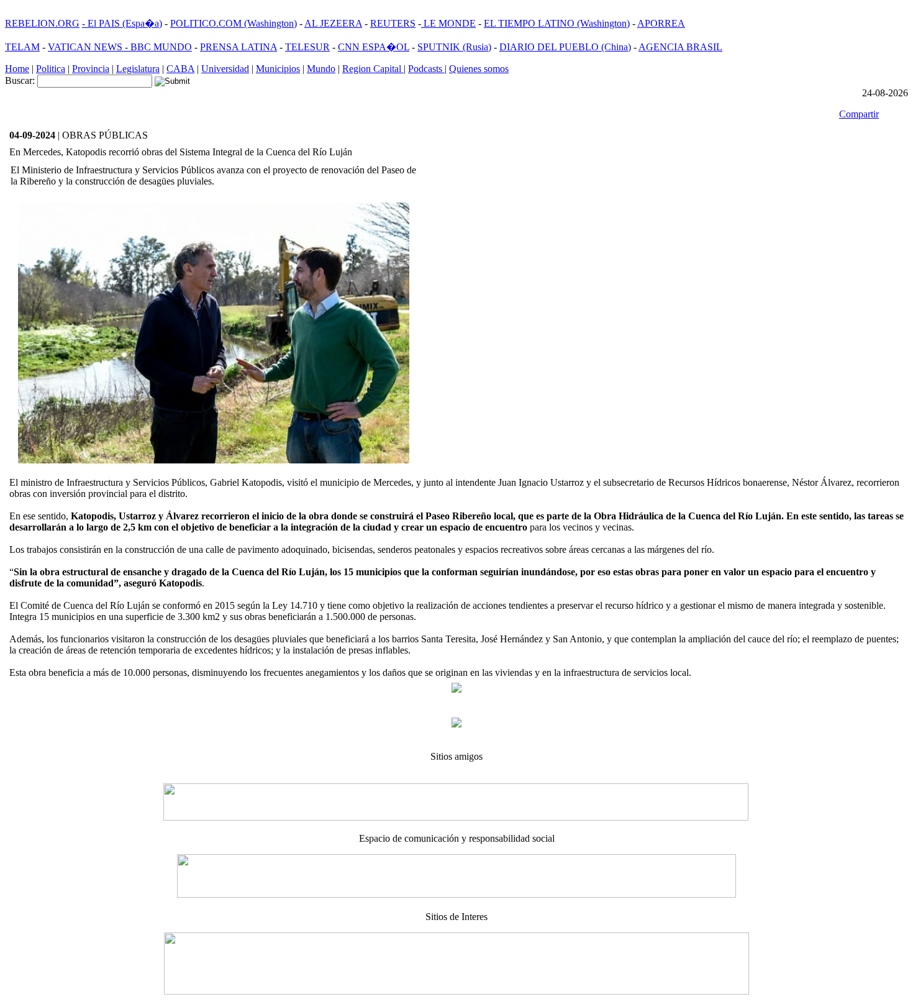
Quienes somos (479, 68)
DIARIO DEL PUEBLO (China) (565, 47)
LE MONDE (448, 23)
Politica (50, 68)
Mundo (321, 68)
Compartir (859, 114)
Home (17, 68)
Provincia (90, 68)
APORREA (661, 23)
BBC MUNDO (161, 47)
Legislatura (138, 68)
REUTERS (393, 23)
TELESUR (307, 47)
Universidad (225, 68)
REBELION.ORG (42, 23)
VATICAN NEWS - (89, 47)
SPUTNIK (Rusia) (454, 47)
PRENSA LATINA (238, 47)
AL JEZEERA (333, 23)
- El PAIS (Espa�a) (122, 23)
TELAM (22, 47)
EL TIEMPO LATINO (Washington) (557, 23)
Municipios (278, 68)
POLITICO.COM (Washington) (233, 23)
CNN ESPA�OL (373, 47)
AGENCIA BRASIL (680, 47)
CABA (180, 68)
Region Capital (373, 68)
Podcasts (426, 68)
